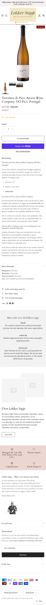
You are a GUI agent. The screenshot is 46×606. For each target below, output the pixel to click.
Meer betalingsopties (23, 151)
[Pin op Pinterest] (13, 303)
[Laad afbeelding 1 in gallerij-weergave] (23, 53)
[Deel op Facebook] (10, 303)
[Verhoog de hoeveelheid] (13, 128)
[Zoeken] (7, 15)
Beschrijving (6, 158)
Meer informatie (8, 266)
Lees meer (8, 435)
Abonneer (23, 555)
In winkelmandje (23, 138)
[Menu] (2, 15)
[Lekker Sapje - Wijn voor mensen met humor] (23, 15)
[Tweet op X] (7, 303)
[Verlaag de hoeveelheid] (4, 128)
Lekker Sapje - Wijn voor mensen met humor (20, 598)
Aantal (4, 124)
